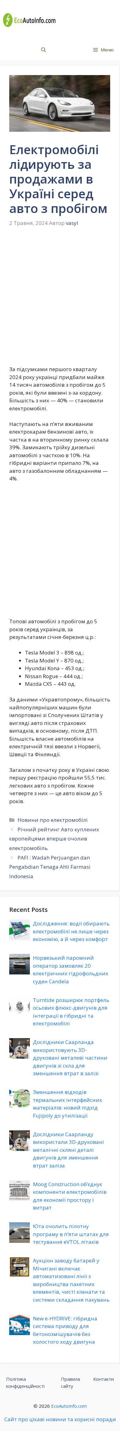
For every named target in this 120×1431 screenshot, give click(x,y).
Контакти (103, 1379)
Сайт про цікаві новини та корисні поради (60, 1419)
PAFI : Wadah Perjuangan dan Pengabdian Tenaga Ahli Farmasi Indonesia (49, 867)
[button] (43, 50)
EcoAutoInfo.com (69, 1406)
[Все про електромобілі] (29, 20)
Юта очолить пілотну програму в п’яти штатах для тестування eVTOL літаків (71, 1234)
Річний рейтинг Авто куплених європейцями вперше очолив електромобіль (54, 839)
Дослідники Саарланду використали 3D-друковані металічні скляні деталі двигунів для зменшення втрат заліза (68, 1150)
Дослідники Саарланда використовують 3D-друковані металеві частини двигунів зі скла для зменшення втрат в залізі (70, 1057)
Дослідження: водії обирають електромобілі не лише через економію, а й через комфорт (71, 931)
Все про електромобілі (88, 20)
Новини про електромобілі (53, 819)
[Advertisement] (60, 300)
